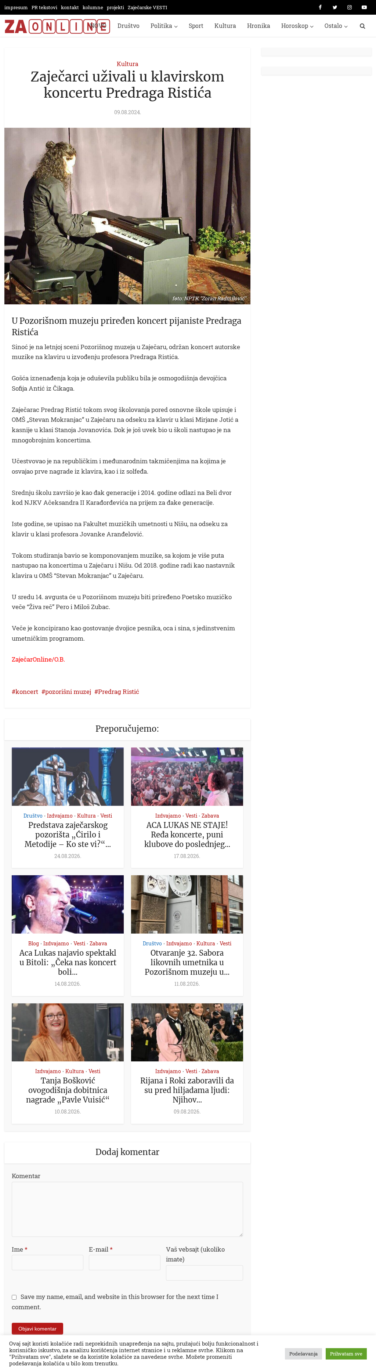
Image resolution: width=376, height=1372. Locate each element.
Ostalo (333, 25)
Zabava (210, 815)
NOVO (98, 25)
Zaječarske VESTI (147, 7)
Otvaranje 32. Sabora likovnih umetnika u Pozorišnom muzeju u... (187, 962)
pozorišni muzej (68, 691)
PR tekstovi (44, 7)
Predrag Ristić (118, 691)
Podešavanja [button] (303, 1353)
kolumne (93, 7)
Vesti (106, 815)
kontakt (70, 7)
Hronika (258, 25)
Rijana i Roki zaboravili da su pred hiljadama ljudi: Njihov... (187, 1090)
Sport (196, 25)
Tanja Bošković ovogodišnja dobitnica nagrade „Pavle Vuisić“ (68, 1090)
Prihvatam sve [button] (346, 1353)
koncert (26, 691)
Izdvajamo (60, 815)
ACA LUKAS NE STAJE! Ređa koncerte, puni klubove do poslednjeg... (187, 835)
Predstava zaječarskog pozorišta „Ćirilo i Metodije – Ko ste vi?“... (68, 835)
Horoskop (294, 25)
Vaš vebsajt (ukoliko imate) (195, 1254)
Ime (20, 1249)
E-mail (101, 1249)
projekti (115, 7)
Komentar (26, 1176)
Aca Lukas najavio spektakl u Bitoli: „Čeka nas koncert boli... (67, 962)
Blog (33, 943)
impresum (16, 7)
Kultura (225, 25)
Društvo (129, 25)
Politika (161, 25)
